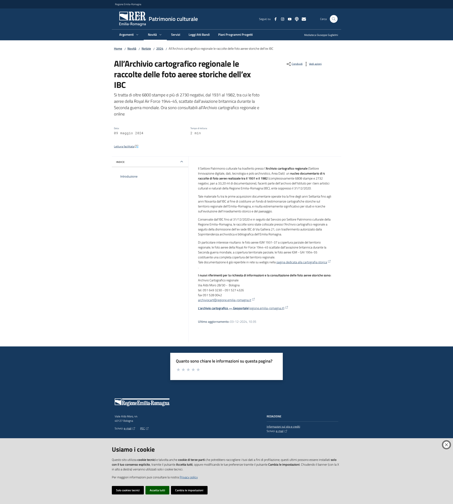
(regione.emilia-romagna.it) (241, 308)
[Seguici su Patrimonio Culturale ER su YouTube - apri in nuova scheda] (288, 19)
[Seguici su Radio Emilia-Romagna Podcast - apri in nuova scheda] (295, 19)
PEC (142, 428)
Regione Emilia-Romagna (128, 4)
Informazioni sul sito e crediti (283, 426)
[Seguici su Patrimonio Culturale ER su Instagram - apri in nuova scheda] (281, 19)
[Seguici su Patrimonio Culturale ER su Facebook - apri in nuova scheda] (274, 19)
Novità (131, 48)
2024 (159, 48)
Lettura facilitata (124, 146)
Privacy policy (189, 477)
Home (118, 48)
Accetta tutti (157, 490)
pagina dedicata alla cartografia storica (301, 262)
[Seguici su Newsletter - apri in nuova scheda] (302, 19)
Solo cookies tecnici (128, 490)
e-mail (127, 428)
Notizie (146, 48)
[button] (333, 19)
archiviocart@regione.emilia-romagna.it (224, 300)
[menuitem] (319, 35)
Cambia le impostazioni (189, 490)
